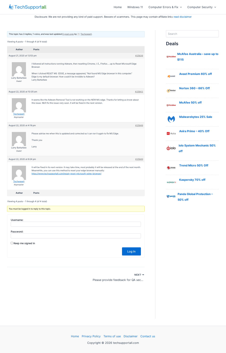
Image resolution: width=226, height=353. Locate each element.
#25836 (139, 55)
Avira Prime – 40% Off (194, 131)
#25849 (139, 159)
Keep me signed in (24, 243)
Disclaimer (131, 336)
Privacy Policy (91, 336)
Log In (131, 251)
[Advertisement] (192, 266)
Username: (17, 219)
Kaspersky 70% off (192, 179)
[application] (180, 7)
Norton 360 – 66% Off (194, 88)
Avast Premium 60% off (195, 74)
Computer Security (200, 7)
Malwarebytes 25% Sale (195, 117)
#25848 (139, 125)
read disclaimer (183, 16)
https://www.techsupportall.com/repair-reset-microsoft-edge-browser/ (66, 173)
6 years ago (68, 34)
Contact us (147, 336)
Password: (17, 231)
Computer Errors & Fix (163, 7)
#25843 (139, 91)
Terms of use (112, 336)
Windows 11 (135, 7)
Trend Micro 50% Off (193, 165)
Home (118, 7)
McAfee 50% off (190, 102)
